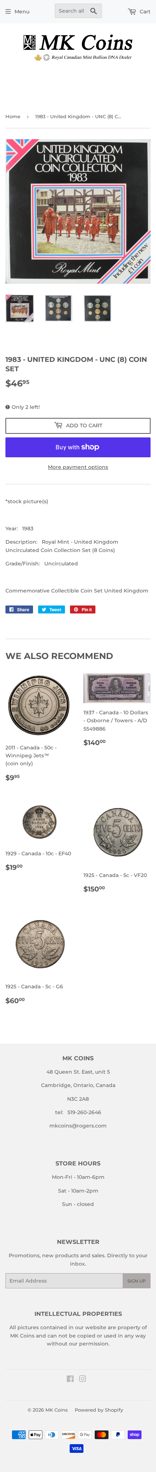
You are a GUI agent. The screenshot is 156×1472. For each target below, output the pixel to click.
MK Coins (56, 1410)
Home (12, 116)
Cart (144, 11)
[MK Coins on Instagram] (82, 1380)
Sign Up (136, 1281)
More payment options (78, 467)
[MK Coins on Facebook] (70, 1380)
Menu (22, 11)
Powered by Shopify (99, 1410)
